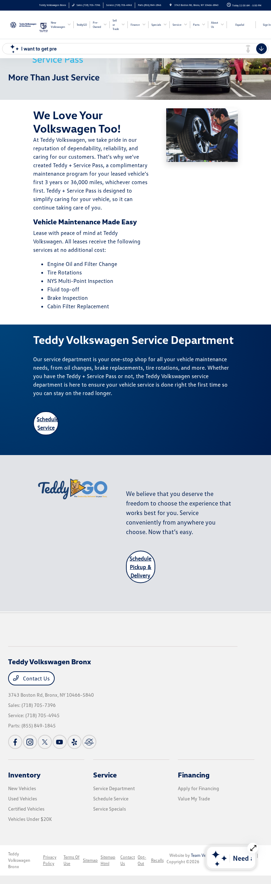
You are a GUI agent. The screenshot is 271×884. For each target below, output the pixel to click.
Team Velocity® (205, 855)
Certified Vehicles (26, 809)
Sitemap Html (108, 860)
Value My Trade (194, 798)
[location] (170, 5)
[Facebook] (15, 742)
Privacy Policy (49, 860)
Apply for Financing (198, 788)
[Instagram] (30, 742)
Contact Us (36, 678)
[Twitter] (45, 742)
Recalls (157, 860)
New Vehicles (22, 788)
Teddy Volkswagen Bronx (19, 860)
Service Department (114, 788)
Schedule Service (48, 423)
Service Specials (109, 809)
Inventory (24, 774)
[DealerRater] (89, 742)
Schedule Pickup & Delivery (140, 567)
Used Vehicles (22, 798)
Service (105, 774)
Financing (194, 774)
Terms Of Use (71, 860)
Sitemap (90, 860)
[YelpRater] (74, 742)
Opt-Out (142, 860)
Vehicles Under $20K (30, 819)
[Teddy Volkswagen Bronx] (23, 24)
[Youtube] (60, 742)
